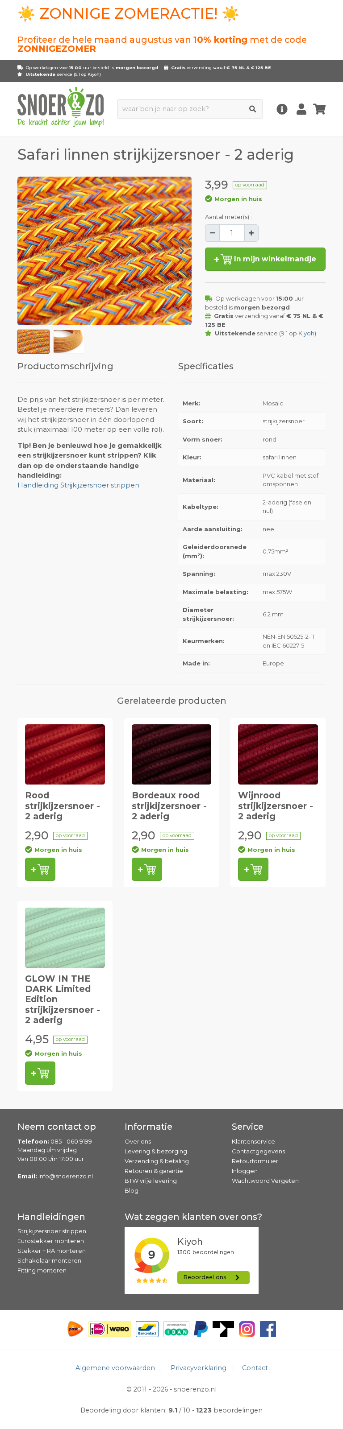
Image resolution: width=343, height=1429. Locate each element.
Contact (255, 1368)
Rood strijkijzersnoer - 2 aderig (62, 806)
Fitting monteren (42, 1270)
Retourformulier (255, 1161)
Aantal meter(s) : (228, 216)
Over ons (138, 1141)
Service (248, 1126)
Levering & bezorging (156, 1151)
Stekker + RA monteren (51, 1250)
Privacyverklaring (198, 1368)
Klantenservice (253, 1141)
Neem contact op (56, 1126)
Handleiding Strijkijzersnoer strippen (78, 485)
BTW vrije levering (151, 1180)
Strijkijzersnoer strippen (51, 1231)
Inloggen (245, 1170)
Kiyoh (94, 74)
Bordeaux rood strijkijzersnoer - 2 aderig (169, 806)
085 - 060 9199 (71, 1141)
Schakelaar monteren (49, 1260)
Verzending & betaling (157, 1161)
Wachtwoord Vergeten (265, 1180)
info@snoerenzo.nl (65, 1176)
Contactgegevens (258, 1151)
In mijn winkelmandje (274, 259)
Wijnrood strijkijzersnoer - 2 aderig (275, 806)
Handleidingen (51, 1216)
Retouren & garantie (154, 1170)
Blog (131, 1190)
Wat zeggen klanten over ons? (193, 1216)
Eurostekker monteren (50, 1240)
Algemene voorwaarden (115, 1368)
